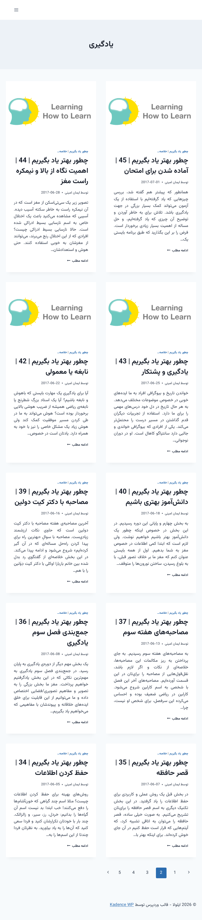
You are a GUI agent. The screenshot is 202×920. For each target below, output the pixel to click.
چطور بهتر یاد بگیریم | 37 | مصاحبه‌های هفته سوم (151, 627)
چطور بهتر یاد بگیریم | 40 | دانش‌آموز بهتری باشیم (151, 497)
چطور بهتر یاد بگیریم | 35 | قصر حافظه (151, 768)
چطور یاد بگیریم (178, 151)
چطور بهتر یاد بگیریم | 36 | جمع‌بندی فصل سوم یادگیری (51, 632)
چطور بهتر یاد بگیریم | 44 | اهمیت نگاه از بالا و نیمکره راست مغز (51, 171)
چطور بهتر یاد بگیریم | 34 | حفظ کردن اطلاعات (51, 768)
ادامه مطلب (177, 250)
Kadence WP (122, 905)
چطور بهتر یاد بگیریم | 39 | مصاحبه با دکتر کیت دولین (51, 497)
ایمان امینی (172, 182)
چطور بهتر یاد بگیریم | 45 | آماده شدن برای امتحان (151, 165)
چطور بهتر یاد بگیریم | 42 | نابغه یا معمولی (51, 366)
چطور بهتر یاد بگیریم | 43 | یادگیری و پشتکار (151, 366)
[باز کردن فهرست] (16, 10)
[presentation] (151, 111)
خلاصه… (162, 151)
